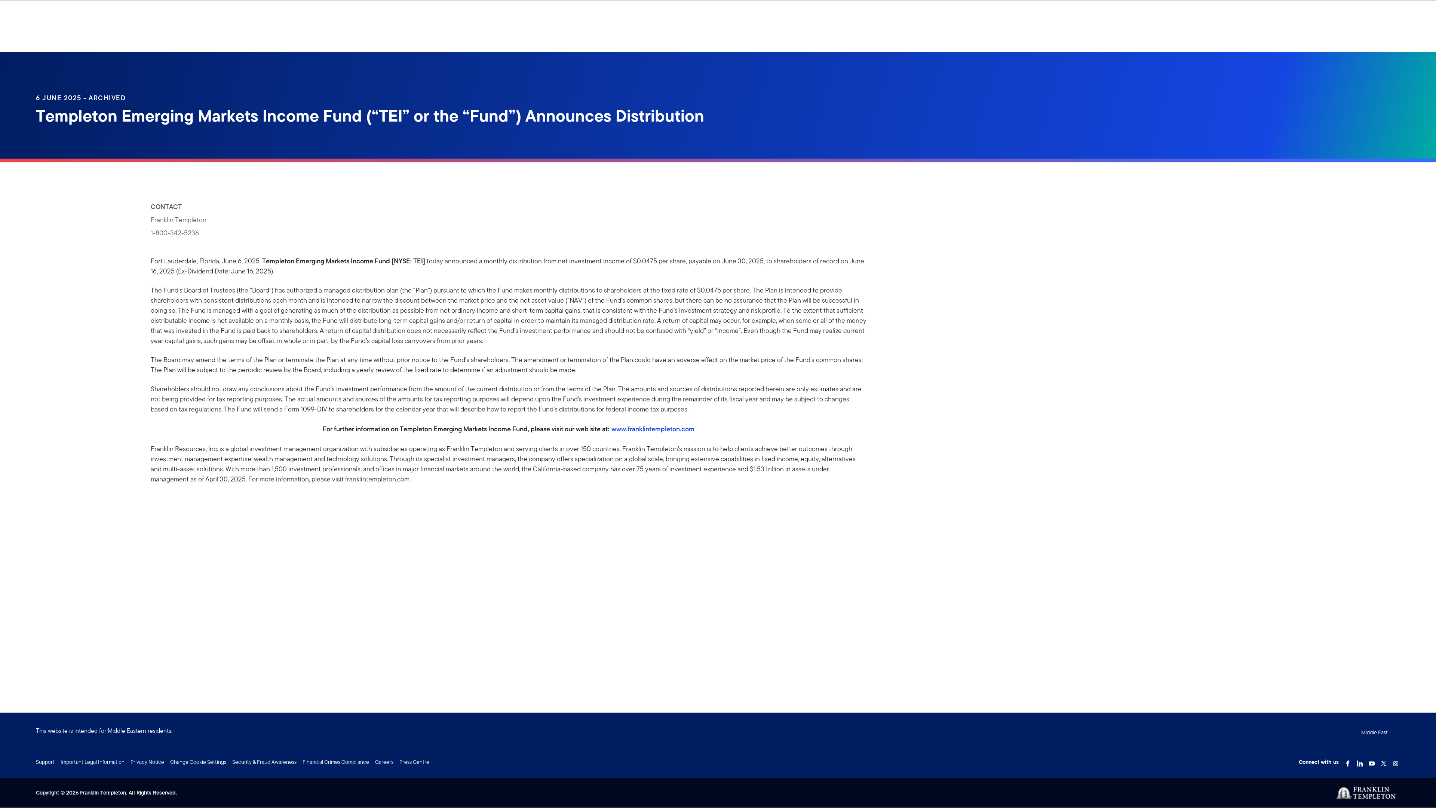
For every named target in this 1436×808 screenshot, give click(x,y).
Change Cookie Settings (198, 762)
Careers (384, 762)
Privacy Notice (147, 762)
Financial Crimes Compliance (336, 762)
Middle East (1374, 732)
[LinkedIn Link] (1360, 761)
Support (45, 762)
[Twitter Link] (1384, 761)
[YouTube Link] (1372, 761)
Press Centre (414, 762)
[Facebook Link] (1348, 761)
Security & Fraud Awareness (264, 762)
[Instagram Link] (1396, 761)
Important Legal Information (93, 762)
